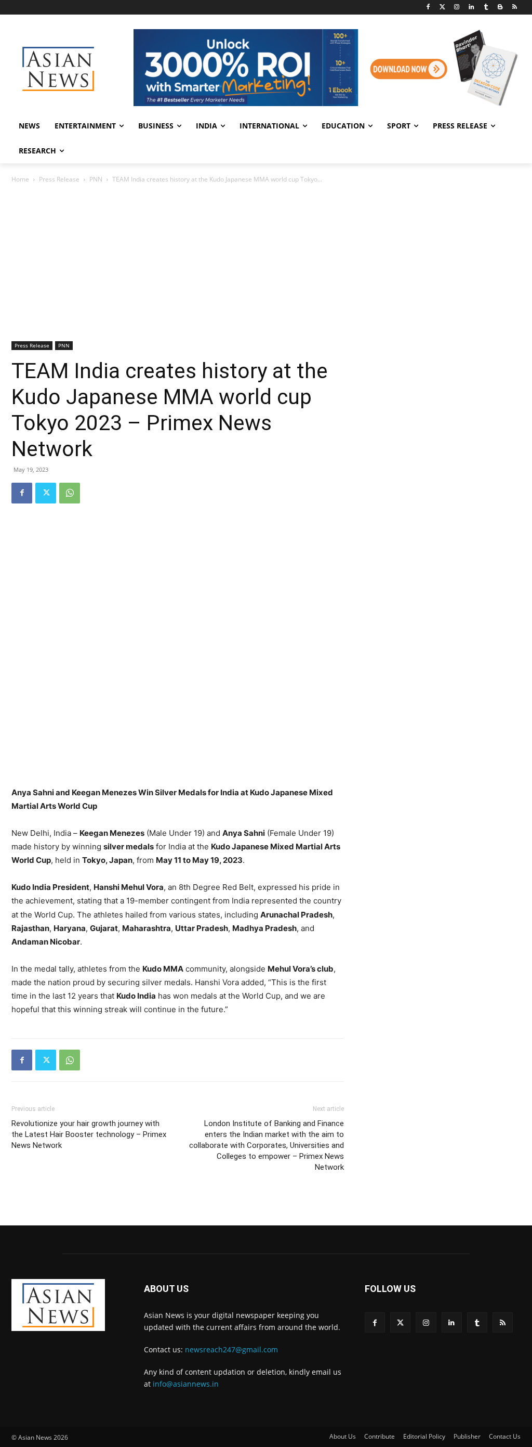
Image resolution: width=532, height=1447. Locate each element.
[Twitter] (442, 8)
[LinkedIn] (471, 8)
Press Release (59, 179)
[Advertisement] (266, 263)
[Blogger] (500, 8)
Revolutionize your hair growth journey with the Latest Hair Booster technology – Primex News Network (88, 1134)
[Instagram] (457, 8)
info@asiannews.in (186, 1384)
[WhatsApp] (69, 493)
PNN (95, 179)
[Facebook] (428, 8)
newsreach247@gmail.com (231, 1349)
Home (20, 179)
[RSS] (515, 8)
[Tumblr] (486, 8)
